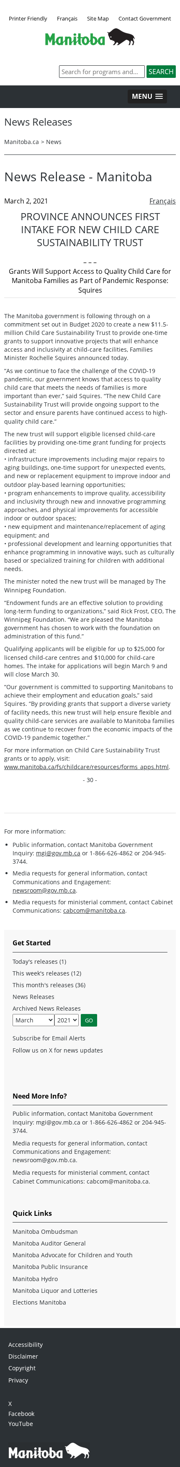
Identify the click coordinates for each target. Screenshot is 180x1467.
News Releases (33, 997)
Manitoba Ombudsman (45, 1231)
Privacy (18, 1380)
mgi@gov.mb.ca (58, 853)
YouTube (20, 1424)
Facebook (21, 1414)
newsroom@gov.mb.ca (44, 890)
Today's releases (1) (39, 961)
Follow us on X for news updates (58, 1050)
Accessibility (25, 1345)
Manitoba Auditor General (49, 1243)
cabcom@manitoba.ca (94, 910)
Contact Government (144, 18)
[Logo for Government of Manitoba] (90, 42)
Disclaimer (23, 1356)
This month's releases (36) (49, 985)
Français (67, 18)
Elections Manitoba (39, 1302)
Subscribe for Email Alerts (49, 1038)
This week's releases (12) (47, 973)
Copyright (22, 1368)
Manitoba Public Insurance (50, 1267)
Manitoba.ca (21, 142)
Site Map (98, 18)
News (54, 142)
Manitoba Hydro (35, 1279)
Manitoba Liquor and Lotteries (55, 1291)
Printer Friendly (28, 18)
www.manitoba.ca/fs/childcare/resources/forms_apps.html (86, 767)
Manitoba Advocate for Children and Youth (73, 1255)
